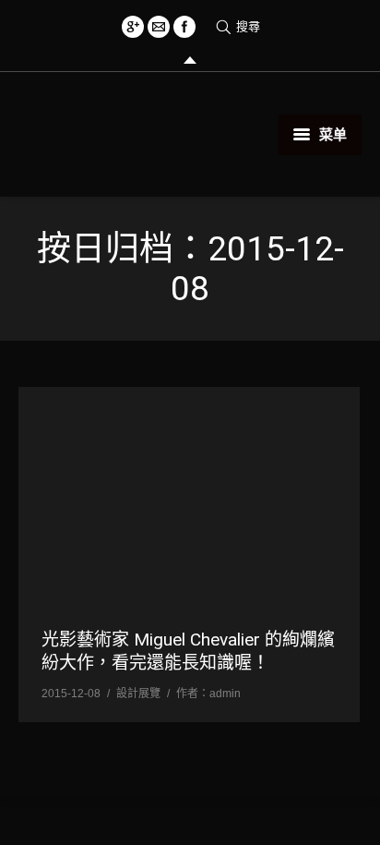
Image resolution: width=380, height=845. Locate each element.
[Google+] (133, 27)
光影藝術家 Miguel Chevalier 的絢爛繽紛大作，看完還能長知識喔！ (188, 651)
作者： (208, 693)
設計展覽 (138, 693)
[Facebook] (184, 27)
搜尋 (248, 26)
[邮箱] (159, 27)
